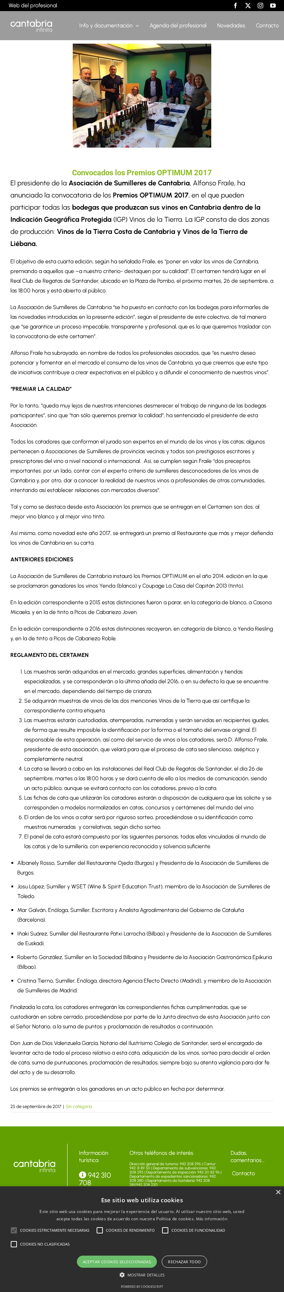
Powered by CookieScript (142, 1286)
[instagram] (260, 5)
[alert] (142, 1239)
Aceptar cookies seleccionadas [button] (117, 1261)
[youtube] (273, 5)
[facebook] (235, 5)
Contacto (243, 1173)
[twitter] (248, 5)
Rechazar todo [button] (184, 1261)
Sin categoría (79, 1106)
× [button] (278, 1192)
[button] (14, 1230)
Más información (212, 1218)
